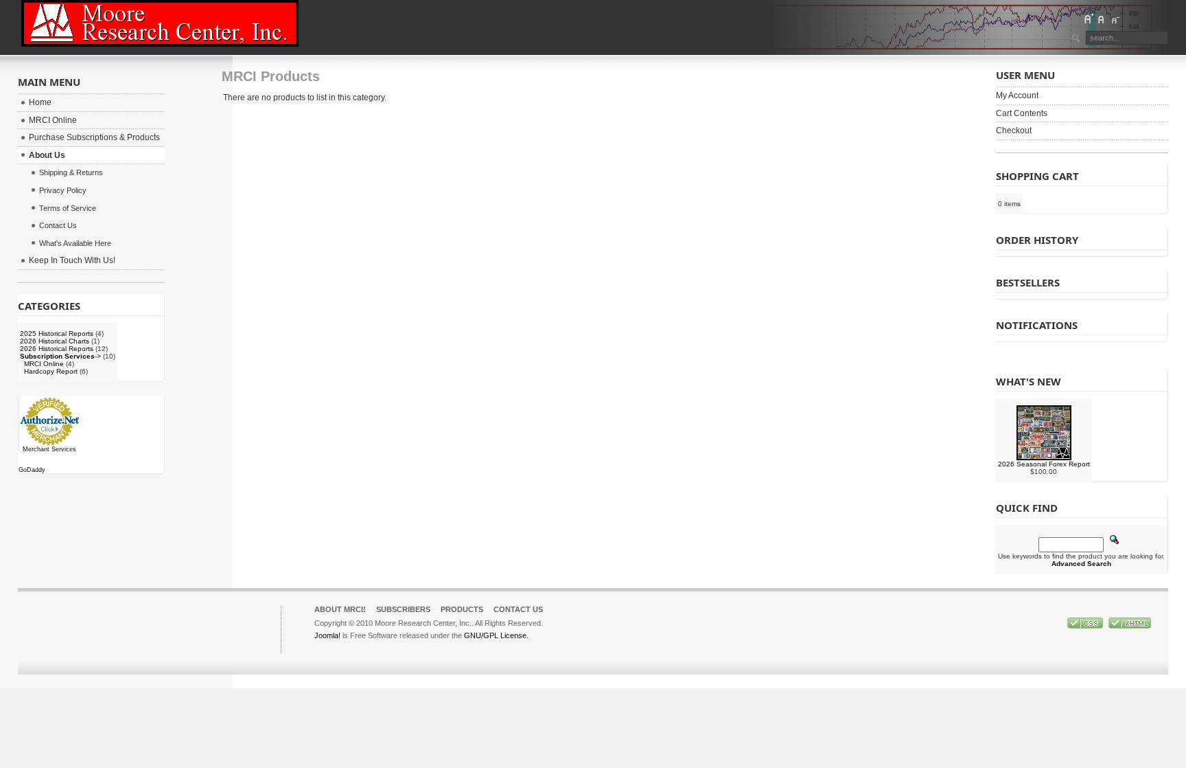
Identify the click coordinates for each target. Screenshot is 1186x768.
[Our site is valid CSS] (1086, 626)
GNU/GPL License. (496, 635)
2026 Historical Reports (56, 348)
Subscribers (403, 609)
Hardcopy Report (51, 371)
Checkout (1014, 130)
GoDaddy (32, 469)
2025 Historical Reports (56, 333)
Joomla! (327, 635)
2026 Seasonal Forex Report (1044, 464)
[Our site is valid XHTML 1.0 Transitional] (1129, 626)
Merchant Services (49, 449)
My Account (1017, 95)
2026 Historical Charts (54, 341)
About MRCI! (340, 609)
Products (462, 609)
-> (60, 356)
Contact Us (518, 609)
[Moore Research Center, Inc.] (160, 23)
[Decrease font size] (1114, 18)
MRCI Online (44, 364)
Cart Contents (1021, 113)
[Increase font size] (1088, 18)
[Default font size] (1101, 18)
